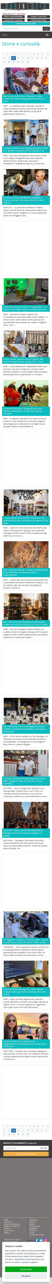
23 (4, 62)
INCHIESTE (7, 1222)
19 (32, 58)
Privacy (32, 1233)
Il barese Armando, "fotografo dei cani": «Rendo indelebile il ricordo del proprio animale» (23, 411)
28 (28, 62)
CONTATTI (33, 1231)
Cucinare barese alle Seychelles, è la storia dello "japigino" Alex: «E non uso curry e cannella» (24, 781)
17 (23, 58)
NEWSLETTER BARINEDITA (20, 1143)
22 (46, 58)
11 (43, 54)
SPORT (31, 1222)
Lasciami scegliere (29, 1262)
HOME (6, 1220)
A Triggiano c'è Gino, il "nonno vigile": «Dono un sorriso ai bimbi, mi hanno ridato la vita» (25, 941)
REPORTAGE (8, 1231)
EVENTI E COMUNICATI (12, 1226)
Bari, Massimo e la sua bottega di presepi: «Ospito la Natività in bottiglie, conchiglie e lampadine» (24, 729)
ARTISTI (6, 1228)
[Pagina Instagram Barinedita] (46, 1240)
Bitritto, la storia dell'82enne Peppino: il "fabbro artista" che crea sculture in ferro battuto (23, 200)
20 (37, 58)
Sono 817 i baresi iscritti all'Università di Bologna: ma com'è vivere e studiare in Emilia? (23, 833)
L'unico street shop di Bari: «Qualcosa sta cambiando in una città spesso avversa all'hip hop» (25, 520)
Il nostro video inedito (26, 1154)
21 (42, 58)
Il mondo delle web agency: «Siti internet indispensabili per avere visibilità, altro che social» (24, 992)
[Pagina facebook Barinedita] (37, 1240)
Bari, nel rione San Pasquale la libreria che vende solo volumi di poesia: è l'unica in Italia (25, 623)
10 (38, 54)
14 (9, 58)
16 (18, 58)
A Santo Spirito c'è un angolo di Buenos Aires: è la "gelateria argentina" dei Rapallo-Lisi (26, 149)
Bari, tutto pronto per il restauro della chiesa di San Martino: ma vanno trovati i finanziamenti (25, 572)
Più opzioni (26, 1276)
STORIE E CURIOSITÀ (11, 1224)
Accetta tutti (26, 1269)
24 (9, 62)
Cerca (46, 29)
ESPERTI (32, 1224)
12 (47, 54)
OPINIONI (32, 1220)
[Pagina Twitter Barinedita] (41, 1240)
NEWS (6, 1233)
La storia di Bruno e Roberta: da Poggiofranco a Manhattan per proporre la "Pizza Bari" (25, 1044)
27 (23, 62)
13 (4, 58)
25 (14, 62)
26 (18, 62)
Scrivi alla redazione (11, 1242)
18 (28, 58)
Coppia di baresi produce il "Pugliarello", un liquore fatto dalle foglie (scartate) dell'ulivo (25, 308)
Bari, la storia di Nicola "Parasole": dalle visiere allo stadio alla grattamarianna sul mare (23, 99)
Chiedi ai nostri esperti (12, 1239)
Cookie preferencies (36, 1235)
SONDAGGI (33, 1228)
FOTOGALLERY (34, 1226)
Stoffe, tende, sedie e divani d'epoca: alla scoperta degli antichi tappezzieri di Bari (23, 360)
